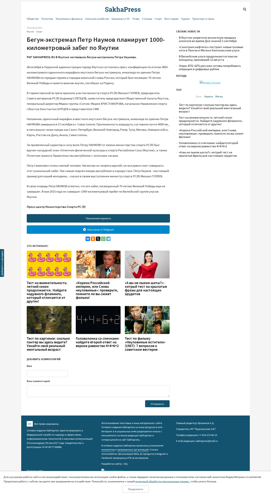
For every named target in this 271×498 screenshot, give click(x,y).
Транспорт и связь (203, 18)
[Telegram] (108, 239)
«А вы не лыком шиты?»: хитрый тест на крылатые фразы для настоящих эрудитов (146, 288)
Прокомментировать (98, 218)
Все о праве (171, 18)
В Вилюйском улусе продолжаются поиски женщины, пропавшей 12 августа (208, 58)
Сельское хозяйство (97, 18)
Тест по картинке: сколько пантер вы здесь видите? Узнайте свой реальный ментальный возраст (48, 344)
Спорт (158, 18)
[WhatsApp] (103, 239)
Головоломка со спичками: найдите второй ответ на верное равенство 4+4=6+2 (97, 342)
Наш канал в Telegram (100, 229)
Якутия (30, 31)
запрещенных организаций (133, 449)
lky (125, 463)
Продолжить (135, 489)
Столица (147, 18)
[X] (98, 239)
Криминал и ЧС (121, 18)
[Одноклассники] (93, 239)
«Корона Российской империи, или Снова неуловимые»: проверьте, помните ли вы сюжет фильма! (97, 290)
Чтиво (136, 18)
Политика (47, 18)
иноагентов (108, 449)
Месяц (219, 96)
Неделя (208, 96)
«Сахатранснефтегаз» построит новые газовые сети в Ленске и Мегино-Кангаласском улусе (211, 48)
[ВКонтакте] (88, 239)
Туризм (185, 18)
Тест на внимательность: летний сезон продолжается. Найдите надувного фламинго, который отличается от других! (47, 292)
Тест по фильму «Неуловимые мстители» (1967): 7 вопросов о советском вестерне (145, 344)
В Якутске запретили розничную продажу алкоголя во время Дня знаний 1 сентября (208, 39)
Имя (29, 366)
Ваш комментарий (38, 381)
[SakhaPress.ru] (2, 263)
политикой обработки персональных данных (162, 481)
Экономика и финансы (69, 18)
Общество (33, 18)
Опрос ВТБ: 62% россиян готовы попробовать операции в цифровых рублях (210, 67)
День (199, 96)
